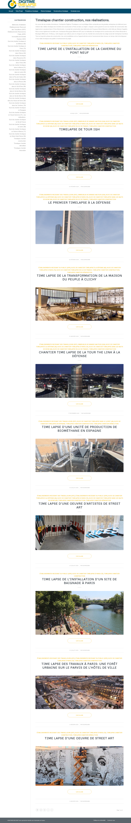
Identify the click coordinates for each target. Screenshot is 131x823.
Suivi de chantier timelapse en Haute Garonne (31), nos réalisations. (17, 114)
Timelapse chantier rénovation (85, 45)
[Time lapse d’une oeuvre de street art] (79, 766)
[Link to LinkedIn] (122, 4)
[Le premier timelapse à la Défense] (79, 227)
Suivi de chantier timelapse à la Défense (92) (88, 267)
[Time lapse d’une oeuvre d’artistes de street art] (79, 532)
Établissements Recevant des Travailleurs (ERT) (58, 121)
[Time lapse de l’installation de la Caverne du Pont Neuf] (79, 79)
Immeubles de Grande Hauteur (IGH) (91, 121)
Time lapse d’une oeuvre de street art (79, 738)
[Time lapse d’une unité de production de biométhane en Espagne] (79, 455)
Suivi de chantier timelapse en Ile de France (70, 126)
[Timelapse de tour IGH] (79, 154)
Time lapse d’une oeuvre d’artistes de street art (79, 505)
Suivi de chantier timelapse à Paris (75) (87, 43)
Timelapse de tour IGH (79, 129)
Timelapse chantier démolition (106, 423)
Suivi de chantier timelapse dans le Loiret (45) (95, 421)
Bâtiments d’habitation (19, 25)
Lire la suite (79, 104)
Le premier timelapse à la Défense (79, 202)
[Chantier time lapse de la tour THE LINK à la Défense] (79, 381)
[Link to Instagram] (119, 4)
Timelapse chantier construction (102, 126)
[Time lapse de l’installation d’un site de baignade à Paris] (79, 613)
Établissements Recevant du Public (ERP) (56, 43)
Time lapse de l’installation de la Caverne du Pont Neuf (79, 50)
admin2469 (85, 113)
